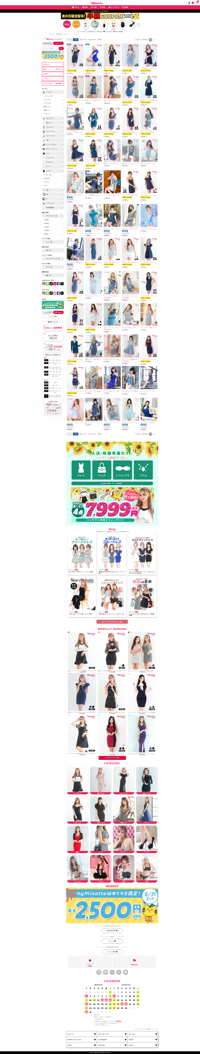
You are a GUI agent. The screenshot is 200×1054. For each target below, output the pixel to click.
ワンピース (47, 113)
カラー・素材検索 (56, 34)
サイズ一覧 (49, 242)
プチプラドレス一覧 (51, 216)
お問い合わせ (58, 312)
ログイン (111, 941)
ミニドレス (49, 92)
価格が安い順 (83, 39)
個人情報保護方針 (102, 1039)
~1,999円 (46, 220)
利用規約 (131, 1039)
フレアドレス (47, 103)
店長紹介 (70, 1045)
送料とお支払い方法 (103, 1034)
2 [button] (153, 40)
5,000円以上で (90, 965)
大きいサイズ (49, 118)
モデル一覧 (49, 267)
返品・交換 (131, 1034)
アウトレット (47, 78)
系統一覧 (48, 250)
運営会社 (131, 1045)
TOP (50, 34)
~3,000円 (46, 223)
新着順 (99, 39)
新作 (44, 69)
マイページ (58, 43)
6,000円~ (46, 234)
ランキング (46, 64)
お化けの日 (47, 178)
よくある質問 (47, 312)
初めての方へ (71, 1034)
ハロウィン (47, 182)
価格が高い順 (92, 39)
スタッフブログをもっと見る (112, 622)
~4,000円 (46, 227)
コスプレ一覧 (47, 175)
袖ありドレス (47, 106)
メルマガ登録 (53, 316)
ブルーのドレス (65, 34)
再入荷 (45, 74)
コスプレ (48, 171)
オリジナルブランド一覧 (53, 258)
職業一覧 (48, 275)
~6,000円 (46, 230)
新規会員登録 (47, 43)
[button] (156, 39)
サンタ (45, 185)
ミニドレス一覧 (48, 96)
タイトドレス (47, 99)
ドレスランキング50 (112, 758)
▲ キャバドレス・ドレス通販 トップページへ (146, 1029)
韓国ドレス (47, 110)
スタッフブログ (47, 83)
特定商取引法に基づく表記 (74, 1039)
